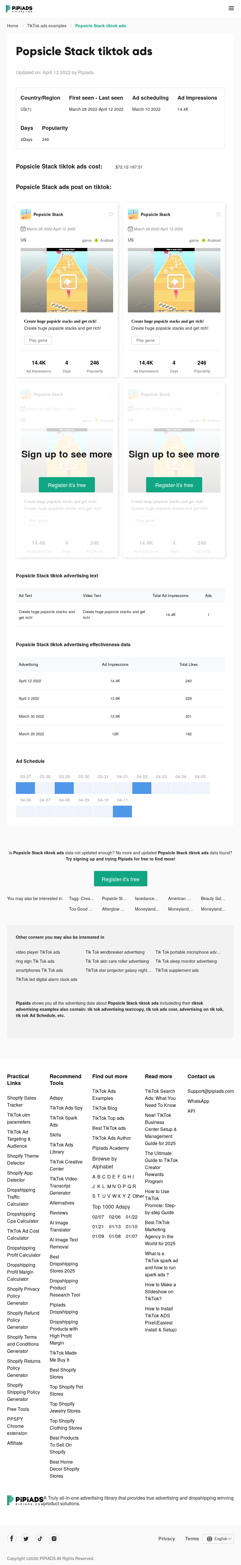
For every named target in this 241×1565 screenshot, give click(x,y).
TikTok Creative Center (66, 1165)
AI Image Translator (60, 1226)
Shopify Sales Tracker (21, 1101)
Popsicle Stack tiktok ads (118, 898)
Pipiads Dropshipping (64, 1308)
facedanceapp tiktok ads (151, 898)
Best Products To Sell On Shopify (64, 1444)
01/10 (131, 1226)
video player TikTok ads (38, 952)
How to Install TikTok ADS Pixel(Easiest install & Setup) (161, 1319)
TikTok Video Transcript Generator (63, 1185)
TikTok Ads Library (61, 1148)
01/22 (131, 1216)
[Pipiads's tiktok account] (40, 1538)
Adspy (56, 1097)
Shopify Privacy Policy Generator (23, 1295)
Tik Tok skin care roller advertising (117, 961)
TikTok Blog (104, 1108)
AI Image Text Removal (64, 1243)
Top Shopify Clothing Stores (66, 1424)
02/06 (114, 1216)
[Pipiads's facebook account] (11, 1538)
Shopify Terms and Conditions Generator (23, 1343)
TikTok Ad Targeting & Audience (19, 1138)
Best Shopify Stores (63, 1373)
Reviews (59, 1212)
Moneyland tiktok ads (151, 909)
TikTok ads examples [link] (47, 25)
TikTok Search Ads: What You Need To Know (160, 1098)
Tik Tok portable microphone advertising (190, 952)
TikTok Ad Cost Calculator (23, 1234)
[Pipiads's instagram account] (54, 1538)
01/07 (131, 1236)
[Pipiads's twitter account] (26, 1538)
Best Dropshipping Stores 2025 (64, 1263)
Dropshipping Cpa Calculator (23, 1217)
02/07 (97, 1216)
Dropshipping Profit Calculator (24, 1251)
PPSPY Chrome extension (17, 1426)
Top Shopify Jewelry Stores (65, 1407)
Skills (55, 1134)
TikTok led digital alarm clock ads (46, 979)
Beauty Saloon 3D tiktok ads (217, 898)
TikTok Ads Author (111, 1137)
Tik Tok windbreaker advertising (115, 952)
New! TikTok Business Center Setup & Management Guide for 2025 (161, 1129)
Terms (192, 1539)
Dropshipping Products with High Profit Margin (64, 1332)
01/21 (97, 1226)
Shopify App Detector (20, 1176)
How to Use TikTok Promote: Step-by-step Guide (160, 1202)
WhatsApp (198, 1101)
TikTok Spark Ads (63, 1121)
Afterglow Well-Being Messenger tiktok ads (118, 909)
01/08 (114, 1236)
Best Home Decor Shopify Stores (64, 1468)
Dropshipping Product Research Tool (65, 1287)
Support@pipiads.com (211, 1091)
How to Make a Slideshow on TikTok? (160, 1291)
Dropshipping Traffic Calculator (21, 1196)
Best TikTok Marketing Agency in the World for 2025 (160, 1233)
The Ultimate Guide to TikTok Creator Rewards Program (161, 1167)
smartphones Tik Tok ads (39, 970)
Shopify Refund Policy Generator (23, 1319)
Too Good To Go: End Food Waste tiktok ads (85, 909)
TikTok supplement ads (177, 970)
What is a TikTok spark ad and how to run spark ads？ (161, 1264)
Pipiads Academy (110, 1147)
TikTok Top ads (108, 1118)
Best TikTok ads (109, 1128)
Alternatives (62, 1202)
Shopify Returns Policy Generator (24, 1368)
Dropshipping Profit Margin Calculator (21, 1271)
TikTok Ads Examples (104, 1094)
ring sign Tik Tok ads (35, 961)
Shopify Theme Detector (23, 1159)
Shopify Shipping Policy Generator (23, 1392)
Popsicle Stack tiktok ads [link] (100, 25)
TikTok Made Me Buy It (63, 1356)
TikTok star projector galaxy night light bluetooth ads (120, 970)
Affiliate (15, 1443)
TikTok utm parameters (19, 1118)
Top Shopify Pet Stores (66, 1390)
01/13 (114, 1226)
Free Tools (18, 1409)
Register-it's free (67, 485)
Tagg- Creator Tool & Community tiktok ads (85, 898)
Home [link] (13, 25)
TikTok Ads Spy (66, 1107)
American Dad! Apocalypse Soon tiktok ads (184, 898)
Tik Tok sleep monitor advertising (186, 961)
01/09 (97, 1236)
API (191, 1111)
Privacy (166, 1539)
